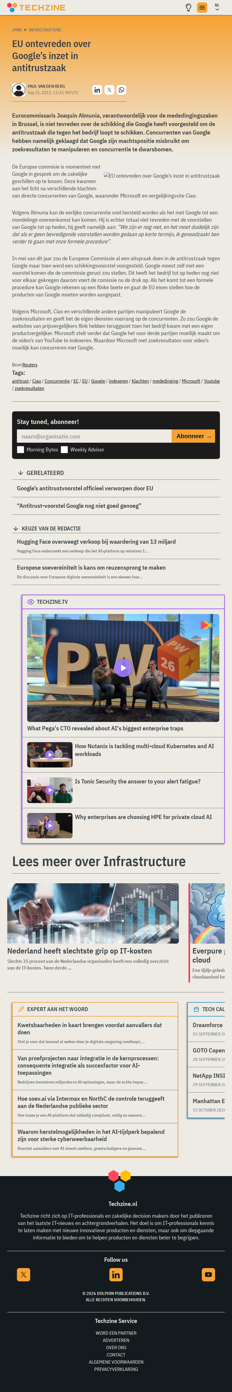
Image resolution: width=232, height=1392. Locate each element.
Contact (116, 1355)
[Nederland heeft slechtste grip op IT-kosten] (92, 913)
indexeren (118, 381)
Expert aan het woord (57, 1009)
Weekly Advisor (87, 449)
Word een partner (116, 1333)
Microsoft (191, 381)
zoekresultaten (29, 388)
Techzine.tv (52, 601)
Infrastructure (45, 30)
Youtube (212, 381)
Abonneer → (194, 436)
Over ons (116, 1347)
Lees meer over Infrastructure (99, 860)
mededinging (165, 381)
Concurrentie (57, 381)
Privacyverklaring (116, 1369)
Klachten (140, 381)
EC (76, 381)
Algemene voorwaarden (116, 1362)
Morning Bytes (42, 449)
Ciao (36, 381)
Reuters (29, 365)
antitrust (20, 381)
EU (85, 381)
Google (98, 381)
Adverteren (116, 1340)
